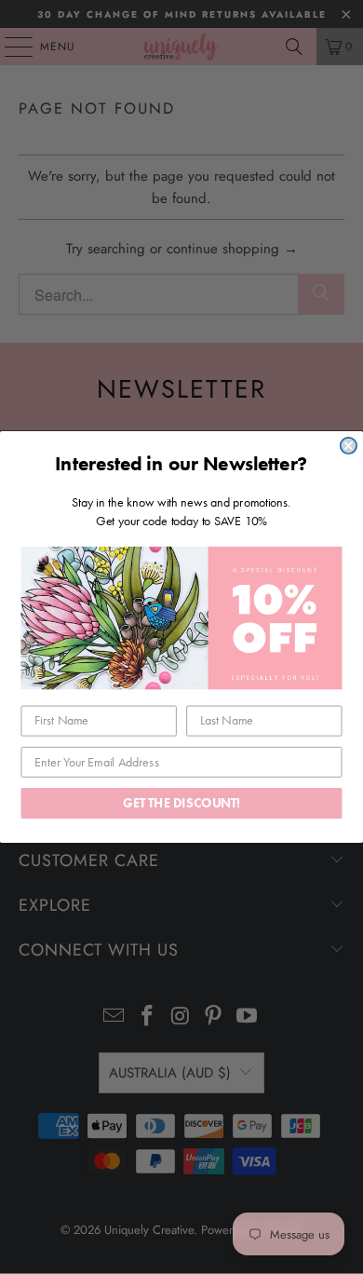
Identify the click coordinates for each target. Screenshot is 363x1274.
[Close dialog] (348, 446)
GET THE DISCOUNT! (181, 802)
